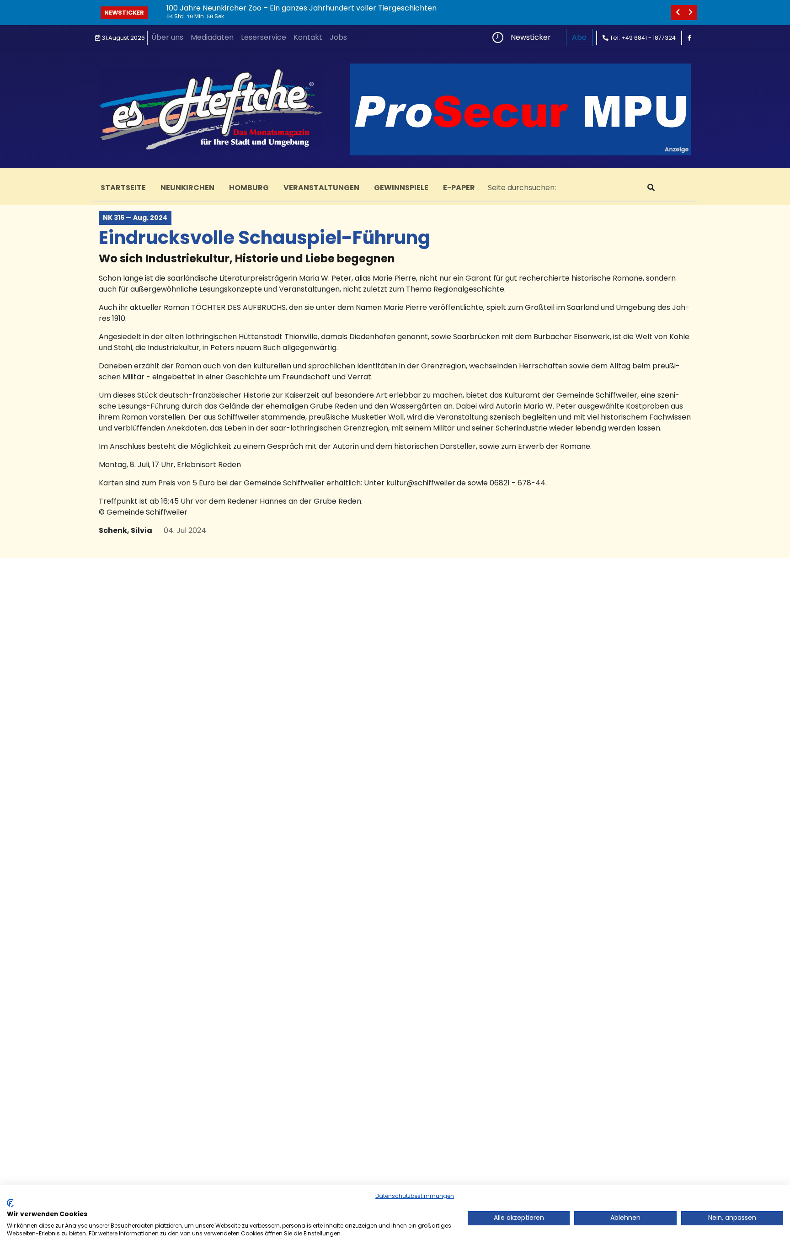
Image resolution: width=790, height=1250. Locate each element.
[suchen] (651, 188)
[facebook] (689, 38)
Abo (579, 37)
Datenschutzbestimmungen (414, 1196)
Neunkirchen (187, 187)
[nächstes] (690, 12)
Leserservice (263, 37)
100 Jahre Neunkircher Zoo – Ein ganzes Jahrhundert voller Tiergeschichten (301, 8)
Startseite (123, 187)
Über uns (167, 37)
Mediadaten (212, 37)
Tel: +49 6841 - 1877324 (642, 38)
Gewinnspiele (401, 187)
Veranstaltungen (321, 187)
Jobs (338, 37)
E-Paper (459, 187)
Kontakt (308, 37)
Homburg (249, 187)
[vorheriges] (677, 12)
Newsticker (124, 12)
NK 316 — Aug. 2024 (135, 217)
